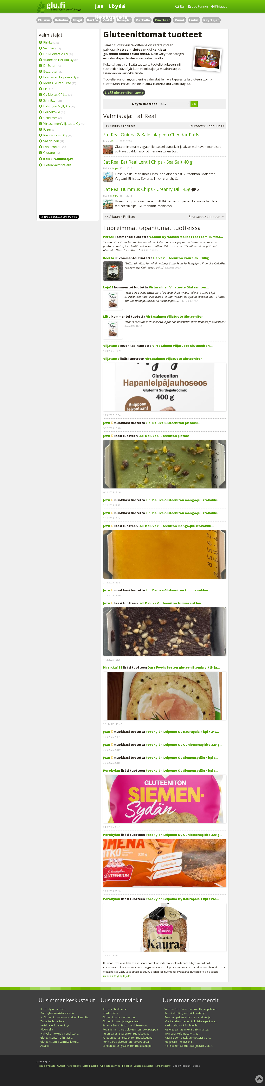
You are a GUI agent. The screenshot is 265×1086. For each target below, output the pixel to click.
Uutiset (61, 1065)
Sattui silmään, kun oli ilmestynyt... (186, 1013)
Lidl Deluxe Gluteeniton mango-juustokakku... (183, 500)
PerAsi (108, 237)
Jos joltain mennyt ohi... (179, 1041)
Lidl (45, 89)
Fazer (47, 129)
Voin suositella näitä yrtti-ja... (182, 1033)
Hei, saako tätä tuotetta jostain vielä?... (189, 1046)
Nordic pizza (110, 1013)
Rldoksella (46, 1029)
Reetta (108, 258)
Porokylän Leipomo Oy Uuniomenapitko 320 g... (184, 744)
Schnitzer (50, 100)
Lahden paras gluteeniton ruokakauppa (127, 1046)
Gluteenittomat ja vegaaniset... (121, 1021)
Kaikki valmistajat (58, 159)
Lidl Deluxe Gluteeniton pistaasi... (173, 423)
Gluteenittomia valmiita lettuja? (59, 1041)
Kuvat (179, 20)
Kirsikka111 (112, 667)
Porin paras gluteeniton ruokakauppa (125, 1041)
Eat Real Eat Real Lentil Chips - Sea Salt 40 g (147, 162)
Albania (44, 1046)
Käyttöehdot (74, 1065)
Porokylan (111, 770)
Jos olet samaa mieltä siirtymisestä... (187, 1029)
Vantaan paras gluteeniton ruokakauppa (127, 1037)
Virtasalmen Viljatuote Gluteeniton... (179, 287)
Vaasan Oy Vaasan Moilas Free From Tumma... (186, 237)
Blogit (77, 20)
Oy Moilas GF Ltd (55, 94)
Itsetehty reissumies (53, 1009)
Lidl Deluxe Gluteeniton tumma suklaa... (178, 590)
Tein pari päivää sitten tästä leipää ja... (188, 1017)
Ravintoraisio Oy (55, 135)
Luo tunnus (200, 6)
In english (127, 1065)
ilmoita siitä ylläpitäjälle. (117, 976)
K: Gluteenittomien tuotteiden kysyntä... (64, 1017)
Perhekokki (51, 112)
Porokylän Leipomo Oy (59, 77)
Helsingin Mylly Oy (56, 106)
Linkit (194, 20)
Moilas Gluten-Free (57, 83)
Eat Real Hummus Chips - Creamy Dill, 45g (146, 189)
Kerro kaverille (90, 1065)
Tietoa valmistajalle (57, 165)
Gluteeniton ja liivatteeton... (119, 1017)
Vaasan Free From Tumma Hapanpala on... (191, 1009)
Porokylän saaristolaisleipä (57, 1013)
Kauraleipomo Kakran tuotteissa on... (188, 1037)
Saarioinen (51, 141)
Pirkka (48, 42)
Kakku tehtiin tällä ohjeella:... (182, 1025)
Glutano (49, 153)
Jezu (106, 423)
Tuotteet (162, 20)
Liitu (107, 316)
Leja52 (108, 287)
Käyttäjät (211, 20)
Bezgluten (50, 71)
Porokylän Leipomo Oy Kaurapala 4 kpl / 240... (182, 731)
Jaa (99, 6)
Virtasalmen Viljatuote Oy (61, 123)
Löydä (117, 6)
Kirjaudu (220, 6)
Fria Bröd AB (52, 147)
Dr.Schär (49, 65)
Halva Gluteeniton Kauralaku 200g (181, 258)
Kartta (92, 20)
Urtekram (50, 118)
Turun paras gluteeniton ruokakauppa (126, 1033)
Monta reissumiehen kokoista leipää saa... (191, 1021)
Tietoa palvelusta (45, 1065)
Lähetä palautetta (143, 1065)
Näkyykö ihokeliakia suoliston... (59, 1033)
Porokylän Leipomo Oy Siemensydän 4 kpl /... (182, 757)
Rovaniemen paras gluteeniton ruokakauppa (130, 1029)
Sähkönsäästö (163, 1065)
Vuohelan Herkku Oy (58, 60)
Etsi (182, 6)
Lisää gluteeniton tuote (124, 92)
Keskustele (111, 17)
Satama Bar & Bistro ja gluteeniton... (125, 1025)
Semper (49, 48)
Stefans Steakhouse (114, 1009)
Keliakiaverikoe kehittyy (54, 1025)
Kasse (114, 141)
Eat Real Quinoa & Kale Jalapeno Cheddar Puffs (151, 135)
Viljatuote (111, 346)
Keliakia (61, 20)
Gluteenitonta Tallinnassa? (56, 1037)
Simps (114, 168)
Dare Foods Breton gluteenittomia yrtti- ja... (184, 667)
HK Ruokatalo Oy (55, 54)
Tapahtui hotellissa (52, 1021)
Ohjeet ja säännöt (110, 1065)
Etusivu (44, 20)
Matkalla (142, 20)
